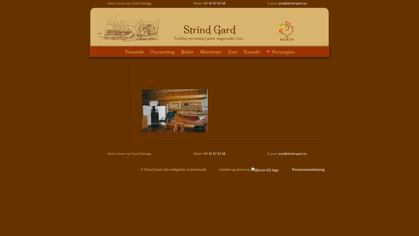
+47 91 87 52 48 (214, 3)
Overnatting (162, 51)
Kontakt (252, 51)
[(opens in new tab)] (287, 31)
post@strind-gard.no (292, 3)
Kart (232, 51)
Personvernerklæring (308, 170)
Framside (134, 51)
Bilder (187, 51)
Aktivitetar (211, 51)
